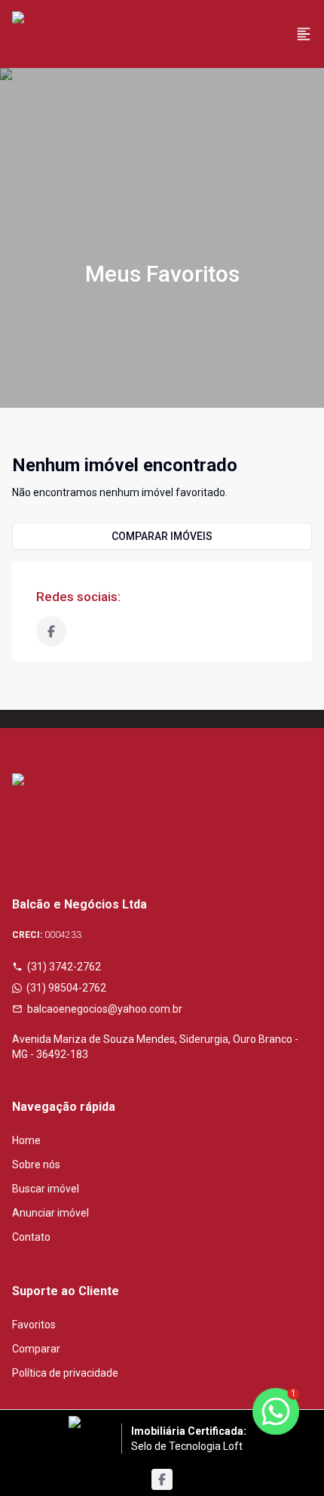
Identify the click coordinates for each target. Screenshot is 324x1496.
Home (26, 1140)
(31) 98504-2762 (66, 988)
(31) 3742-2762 (64, 967)
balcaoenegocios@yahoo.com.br (104, 1009)
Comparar (36, 1349)
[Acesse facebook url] (162, 1479)
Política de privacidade (65, 1373)
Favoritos (34, 1325)
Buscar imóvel (45, 1189)
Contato (31, 1237)
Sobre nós (36, 1164)
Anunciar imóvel (50, 1213)
